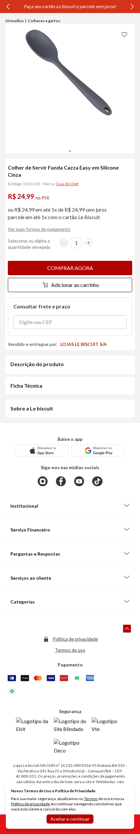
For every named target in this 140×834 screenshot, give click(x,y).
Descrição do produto (37, 364)
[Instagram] (42, 481)
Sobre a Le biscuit (31, 408)
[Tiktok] (97, 481)
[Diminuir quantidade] (64, 243)
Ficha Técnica (26, 385)
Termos (91, 798)
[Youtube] (79, 481)
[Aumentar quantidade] (88, 243)
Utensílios (14, 20)
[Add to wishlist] (124, 34)
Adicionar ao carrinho (75, 285)
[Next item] (132, 6)
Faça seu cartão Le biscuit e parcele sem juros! (70, 6)
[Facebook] (61, 481)
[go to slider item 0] (70, 151)
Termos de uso (70, 650)
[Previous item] (8, 6)
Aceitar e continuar (70, 819)
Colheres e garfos (44, 20)
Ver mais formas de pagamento (39, 229)
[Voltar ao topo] (127, 629)
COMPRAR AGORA (70, 268)
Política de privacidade (75, 639)
